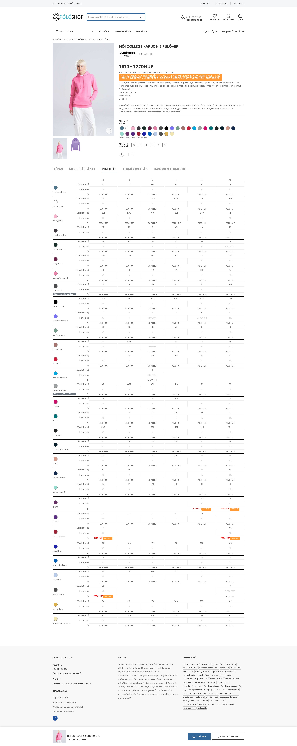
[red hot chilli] (139, 134)
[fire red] (189, 128)
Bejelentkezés (221, 3)
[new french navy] (222, 128)
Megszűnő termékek (233, 31)
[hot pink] (205, 128)
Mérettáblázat (82, 169)
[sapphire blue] (150, 134)
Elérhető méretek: (124, 145)
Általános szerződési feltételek (68, 706)
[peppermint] (122, 134)
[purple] (133, 134)
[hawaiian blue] (194, 128)
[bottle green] (144, 128)
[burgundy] (150, 128)
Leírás (58, 169)
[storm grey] (161, 134)
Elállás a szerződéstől (63, 711)
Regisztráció (239, 3)
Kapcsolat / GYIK (61, 697)
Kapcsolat (205, 3)
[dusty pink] (183, 128)
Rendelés (109, 169)
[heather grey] (200, 128)
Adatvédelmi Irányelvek (64, 702)
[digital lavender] (172, 128)
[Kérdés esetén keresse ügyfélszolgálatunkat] (182, 17)
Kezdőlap (104, 31)
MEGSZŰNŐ (206, 509)
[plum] (127, 134)
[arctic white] (127, 128)
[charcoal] (161, 128)
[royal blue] (144, 134)
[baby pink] (133, 128)
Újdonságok (210, 31)
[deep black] (166, 128)
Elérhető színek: (123, 122)
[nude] (228, 128)
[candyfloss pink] (155, 128)
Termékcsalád (135, 169)
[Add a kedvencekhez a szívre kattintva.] (133, 154)
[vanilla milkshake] (172, 134)
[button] (74, 31)
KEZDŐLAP (58, 39)
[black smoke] (139, 128)
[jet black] (217, 128)
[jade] (211, 128)
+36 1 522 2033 (194, 20)
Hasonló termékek (169, 169)
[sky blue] (155, 134)
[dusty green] (178, 128)
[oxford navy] (233, 128)
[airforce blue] (122, 128)
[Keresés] (141, 17)
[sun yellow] (166, 134)
